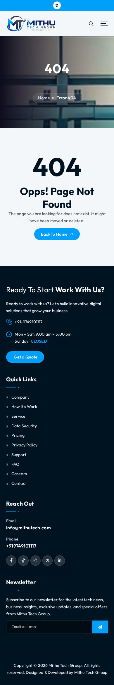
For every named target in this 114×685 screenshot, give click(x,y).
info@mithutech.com (28, 528)
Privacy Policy (24, 445)
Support (18, 454)
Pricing (18, 435)
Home (44, 98)
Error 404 (66, 98)
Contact (19, 483)
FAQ (15, 464)
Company (20, 397)
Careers (19, 473)
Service (18, 416)
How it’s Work (24, 406)
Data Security (24, 426)
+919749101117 (21, 546)
